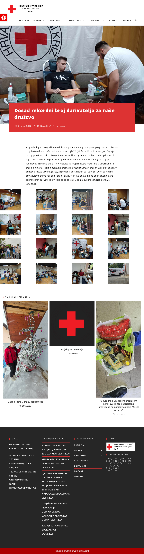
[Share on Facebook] (116, 461)
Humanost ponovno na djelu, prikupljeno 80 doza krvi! (55, 449)
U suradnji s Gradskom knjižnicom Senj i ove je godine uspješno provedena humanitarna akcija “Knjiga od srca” (118, 405)
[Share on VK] (116, 468)
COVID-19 (78, 476)
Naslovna (79, 445)
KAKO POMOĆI (81, 460)
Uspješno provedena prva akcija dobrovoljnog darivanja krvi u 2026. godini (55, 511)
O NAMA (78, 450)
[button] (3, 17)
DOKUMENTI (80, 466)
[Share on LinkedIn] (129, 461)
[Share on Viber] (109, 468)
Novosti (44, 126)
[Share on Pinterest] (123, 461)
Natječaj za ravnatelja (71, 349)
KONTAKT (78, 471)
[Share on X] (109, 461)
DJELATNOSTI (80, 455)
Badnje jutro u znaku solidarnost (25, 401)
